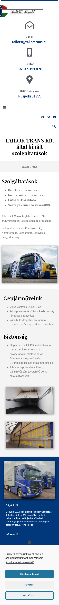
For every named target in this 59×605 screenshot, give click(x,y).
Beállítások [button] (29, 595)
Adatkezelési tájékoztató (20, 562)
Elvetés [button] (29, 584)
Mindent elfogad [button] (29, 574)
